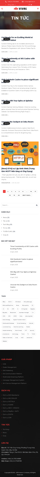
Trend (22, 334)
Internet (31, 323)
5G (8, 309)
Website (5, 341)
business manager (24, 312)
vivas (16, 337)
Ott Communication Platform (12, 374)
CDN (4, 316)
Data (21, 316)
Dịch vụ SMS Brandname (11, 395)
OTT (26, 330)
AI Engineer (24, 309)
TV (28, 334)
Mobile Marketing (7, 330)
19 (14, 195)
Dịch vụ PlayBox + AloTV (11, 411)
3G (32, 305)
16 (31, 191)
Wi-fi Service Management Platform (15, 383)
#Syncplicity (25, 305)
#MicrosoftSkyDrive (8, 305)
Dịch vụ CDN (7, 417)
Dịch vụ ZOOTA (8, 414)
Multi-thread (18, 330)
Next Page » (27, 195)
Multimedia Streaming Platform (13, 377)
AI (17, 309)
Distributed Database (8, 323)
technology (15, 334)
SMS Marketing (8, 370)
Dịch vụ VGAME (8, 405)
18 (10, 195)
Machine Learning (18, 326)
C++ (33, 312)
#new (17, 305)
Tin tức (5, 228)
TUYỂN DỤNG (8, 144)
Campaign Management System (13, 380)
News (5, 217)
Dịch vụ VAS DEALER (10, 398)
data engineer (29, 316)
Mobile (28, 326)
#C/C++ (10, 301)
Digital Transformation (19, 319)
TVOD (33, 334)
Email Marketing (21, 323)
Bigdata (33, 309)
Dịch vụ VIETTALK (9, 401)
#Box (4, 301)
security (32, 330)
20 (19, 195)
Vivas (4, 235)
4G (3, 309)
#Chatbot (18, 301)
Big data (5, 312)
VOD (22, 337)
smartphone (6, 334)
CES (9, 316)
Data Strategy (6, 319)
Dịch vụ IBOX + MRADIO (11, 408)
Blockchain (13, 312)
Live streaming (7, 326)
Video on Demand (7, 337)
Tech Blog (6, 224)
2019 (13, 309)
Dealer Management (9, 367)
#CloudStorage (28, 301)
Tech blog (6, 429)
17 (35, 191)
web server (29, 337)
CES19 (15, 316)
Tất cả (7, 39)
